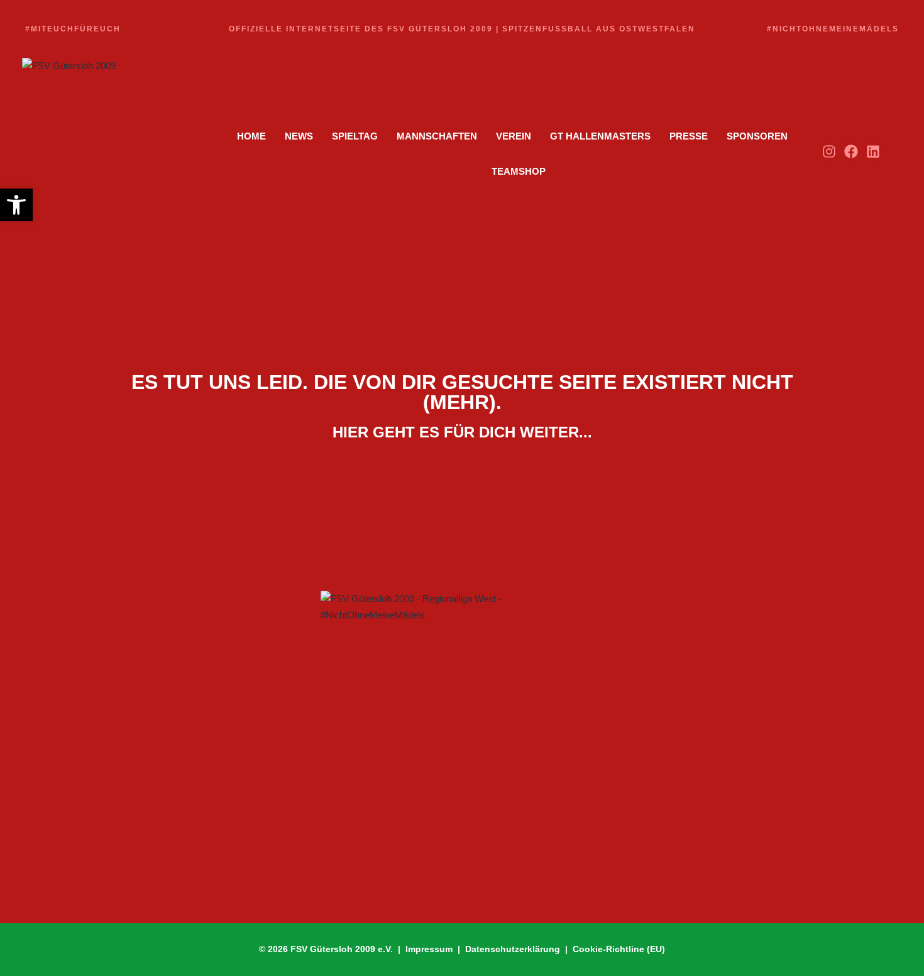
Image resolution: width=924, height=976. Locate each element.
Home (251, 136)
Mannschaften (437, 136)
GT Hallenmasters (600, 136)
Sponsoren (757, 136)
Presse (688, 136)
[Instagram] (829, 151)
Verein (513, 136)
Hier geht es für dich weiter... (462, 432)
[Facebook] (851, 151)
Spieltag (355, 136)
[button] (16, 205)
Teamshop (519, 171)
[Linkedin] (873, 151)
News (299, 136)
